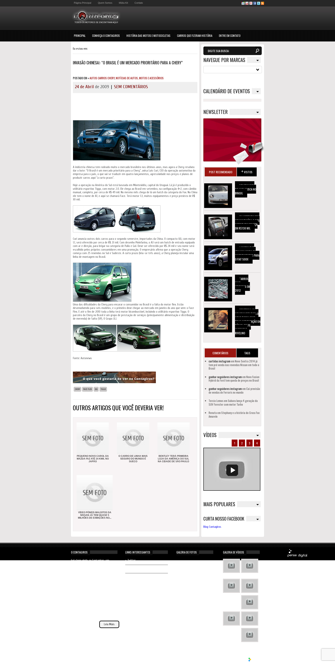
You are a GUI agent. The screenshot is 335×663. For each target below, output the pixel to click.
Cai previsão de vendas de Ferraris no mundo (234, 390)
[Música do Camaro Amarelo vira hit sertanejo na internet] (249, 635)
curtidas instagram (219, 361)
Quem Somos (105, 3)
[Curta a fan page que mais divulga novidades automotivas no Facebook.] (254, 4)
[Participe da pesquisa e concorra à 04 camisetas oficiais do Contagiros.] (114, 382)
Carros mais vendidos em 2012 (242, 284)
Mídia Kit (123, 3)
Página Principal (82, 3)
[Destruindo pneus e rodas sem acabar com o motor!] (231, 619)
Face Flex (87, 389)
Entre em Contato (229, 35)
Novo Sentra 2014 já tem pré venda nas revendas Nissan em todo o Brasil (234, 364)
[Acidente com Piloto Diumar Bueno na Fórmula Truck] (249, 602)
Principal (79, 35)
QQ (96, 389)
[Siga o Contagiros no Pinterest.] (250, 4)
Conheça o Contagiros (106, 35)
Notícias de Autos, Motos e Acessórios (140, 78)
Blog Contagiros (212, 527)
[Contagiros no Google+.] (243, 4)
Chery (77, 389)
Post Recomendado (220, 172)
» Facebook (131, 569)
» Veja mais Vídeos (249, 646)
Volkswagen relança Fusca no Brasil (245, 189)
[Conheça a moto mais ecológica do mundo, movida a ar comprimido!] (249, 619)
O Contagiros (79, 552)
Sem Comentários (131, 86)
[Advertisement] (193, 18)
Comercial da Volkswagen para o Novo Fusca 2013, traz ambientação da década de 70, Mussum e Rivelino (247, 321)
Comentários (220, 353)
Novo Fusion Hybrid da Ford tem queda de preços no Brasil (234, 378)
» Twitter (130, 560)
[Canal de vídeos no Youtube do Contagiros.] (247, 4)
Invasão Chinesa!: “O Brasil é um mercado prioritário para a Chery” (128, 63)
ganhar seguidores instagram (225, 377)
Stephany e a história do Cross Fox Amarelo (234, 414)
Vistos (246, 171)
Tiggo (103, 389)
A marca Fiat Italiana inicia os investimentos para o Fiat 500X (247, 253)
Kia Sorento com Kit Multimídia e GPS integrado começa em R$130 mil (247, 222)
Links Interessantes (137, 552)
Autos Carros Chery (102, 78)
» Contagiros (132, 577)
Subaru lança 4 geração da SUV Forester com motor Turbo (233, 402)
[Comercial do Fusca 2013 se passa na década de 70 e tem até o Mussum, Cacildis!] (231, 586)
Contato (139, 3)
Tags (247, 353)
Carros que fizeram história (194, 35)
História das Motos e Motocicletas (148, 35)
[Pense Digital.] (297, 556)
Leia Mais (109, 624)
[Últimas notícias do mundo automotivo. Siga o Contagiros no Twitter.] (258, 4)
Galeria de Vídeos (233, 552)
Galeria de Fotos (186, 552)
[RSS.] (262, 4)
